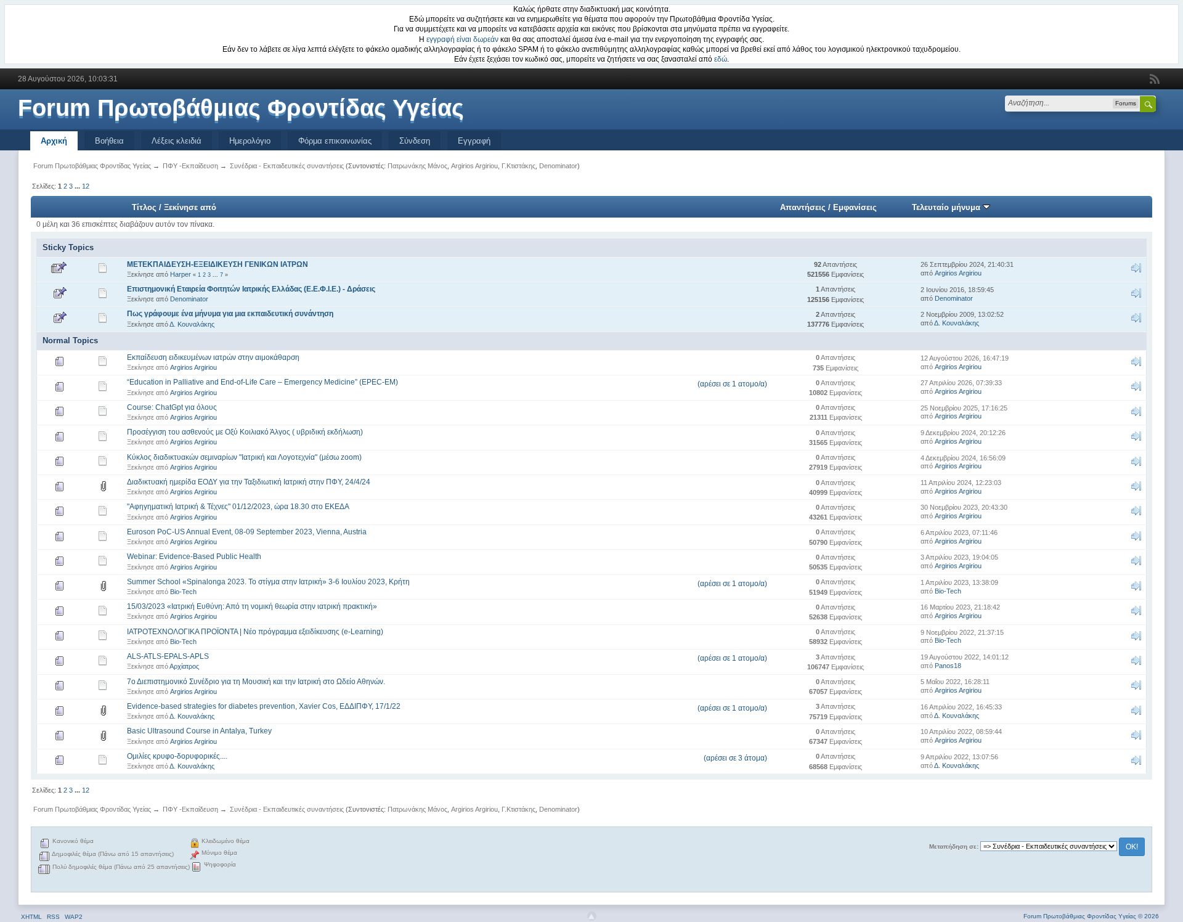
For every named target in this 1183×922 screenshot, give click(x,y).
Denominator (558, 165)
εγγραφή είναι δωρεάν (462, 39)
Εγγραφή (474, 140)
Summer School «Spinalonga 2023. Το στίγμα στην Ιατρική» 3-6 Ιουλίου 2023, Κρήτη (268, 581)
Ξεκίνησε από (190, 207)
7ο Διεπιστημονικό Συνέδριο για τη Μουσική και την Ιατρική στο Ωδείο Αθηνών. (256, 681)
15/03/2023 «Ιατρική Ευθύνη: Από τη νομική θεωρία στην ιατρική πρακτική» (252, 606)
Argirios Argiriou (474, 165)
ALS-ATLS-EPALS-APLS (168, 656)
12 (85, 186)
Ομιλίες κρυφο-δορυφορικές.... (177, 756)
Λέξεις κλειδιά (176, 140)
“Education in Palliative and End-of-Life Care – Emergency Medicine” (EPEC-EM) (262, 382)
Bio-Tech (183, 591)
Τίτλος (144, 207)
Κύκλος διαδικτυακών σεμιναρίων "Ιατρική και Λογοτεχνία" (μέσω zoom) (244, 457)
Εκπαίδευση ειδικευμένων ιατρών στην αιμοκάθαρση (213, 357)
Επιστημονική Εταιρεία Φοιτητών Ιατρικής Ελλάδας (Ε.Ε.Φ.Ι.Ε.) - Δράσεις (251, 289)
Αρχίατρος (184, 666)
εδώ (720, 59)
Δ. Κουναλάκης (191, 324)
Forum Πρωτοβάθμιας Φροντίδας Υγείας (241, 108)
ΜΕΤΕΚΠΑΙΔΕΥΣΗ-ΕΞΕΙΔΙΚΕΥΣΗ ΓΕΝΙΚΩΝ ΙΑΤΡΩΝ (217, 264)
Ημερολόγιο (249, 140)
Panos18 (948, 665)
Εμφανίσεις (855, 207)
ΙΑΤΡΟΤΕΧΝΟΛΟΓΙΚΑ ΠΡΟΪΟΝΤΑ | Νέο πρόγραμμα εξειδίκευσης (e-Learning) (255, 631)
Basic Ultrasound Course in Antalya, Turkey (199, 731)
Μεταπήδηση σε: (953, 846)
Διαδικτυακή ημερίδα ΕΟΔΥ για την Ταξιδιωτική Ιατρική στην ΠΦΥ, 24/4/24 (248, 482)
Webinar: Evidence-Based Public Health (194, 556)
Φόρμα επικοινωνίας (335, 140)
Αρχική (54, 140)
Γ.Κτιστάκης (518, 165)
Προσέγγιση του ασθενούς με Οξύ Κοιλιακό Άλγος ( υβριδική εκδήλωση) (245, 432)
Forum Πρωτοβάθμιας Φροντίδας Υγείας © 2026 (1091, 916)
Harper (180, 274)
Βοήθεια (109, 140)
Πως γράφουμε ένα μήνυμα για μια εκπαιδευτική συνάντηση (230, 313)
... (78, 186)
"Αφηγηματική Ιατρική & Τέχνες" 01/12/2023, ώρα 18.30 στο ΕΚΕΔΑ (238, 506)
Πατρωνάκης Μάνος (417, 165)
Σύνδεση (414, 140)
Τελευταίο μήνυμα (947, 207)
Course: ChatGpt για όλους (172, 407)
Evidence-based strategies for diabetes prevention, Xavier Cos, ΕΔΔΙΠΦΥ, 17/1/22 (263, 706)
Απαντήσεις (803, 207)
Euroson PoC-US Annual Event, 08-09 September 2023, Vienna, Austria (247, 532)
